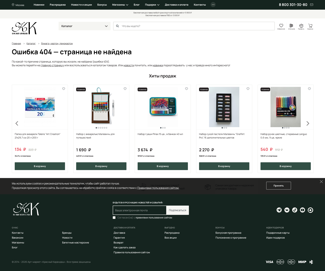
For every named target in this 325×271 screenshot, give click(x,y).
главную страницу (52, 65)
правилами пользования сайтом (154, 217)
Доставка (119, 232)
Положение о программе (230, 237)
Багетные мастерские (75, 242)
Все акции (171, 237)
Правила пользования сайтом (132, 252)
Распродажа (58, 4)
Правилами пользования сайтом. (158, 188)
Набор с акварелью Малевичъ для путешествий (95, 135)
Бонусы (102, 4)
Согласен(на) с (144, 217)
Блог (137, 4)
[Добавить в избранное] (63, 89)
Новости (67, 237)
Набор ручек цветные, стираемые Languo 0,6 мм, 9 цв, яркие (284, 135)
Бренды (66, 232)
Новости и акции (81, 4)
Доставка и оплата (176, 4)
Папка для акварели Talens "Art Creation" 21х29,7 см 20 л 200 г (37, 135)
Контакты (200, 4)
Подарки (150, 4)
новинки (158, 65)
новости (129, 65)
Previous (15, 129)
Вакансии (17, 237)
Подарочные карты (277, 232)
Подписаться (177, 210)
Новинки (39, 4)
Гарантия (119, 237)
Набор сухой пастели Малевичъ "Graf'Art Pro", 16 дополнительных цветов (222, 135)
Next (310, 129)
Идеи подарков (275, 237)
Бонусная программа (228, 232)
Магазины (118, 4)
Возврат (119, 242)
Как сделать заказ (125, 247)
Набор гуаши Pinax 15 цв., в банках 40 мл (160, 134)
